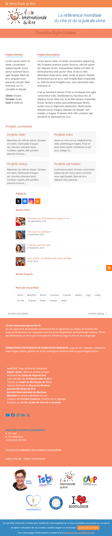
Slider (43, 300)
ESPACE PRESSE (14, 459)
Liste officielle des (29, 378)
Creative (67, 295)
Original (32, 300)
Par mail (12, 433)
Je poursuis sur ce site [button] (88, 527)
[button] (20, 4)
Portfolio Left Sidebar (67, 164)
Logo (88, 295)
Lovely (98, 295)
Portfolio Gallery (17, 164)
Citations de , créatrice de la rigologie (36, 398)
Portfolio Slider (16, 135)
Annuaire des (26, 375)
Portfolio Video (63, 135)
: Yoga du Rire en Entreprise (27, 368)
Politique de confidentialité (79, 532)
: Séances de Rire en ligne (28, 372)
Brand (43, 295)
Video (63, 300)
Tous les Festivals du (28, 385)
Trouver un (29, 382)
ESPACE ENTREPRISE (34, 459)
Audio (20, 295)
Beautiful (31, 295)
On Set (20, 300)
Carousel (54, 295)
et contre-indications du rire (27, 395)
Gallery (78, 295)
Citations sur (34, 402)
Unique (53, 300)
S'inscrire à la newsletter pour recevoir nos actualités (33, 449)
